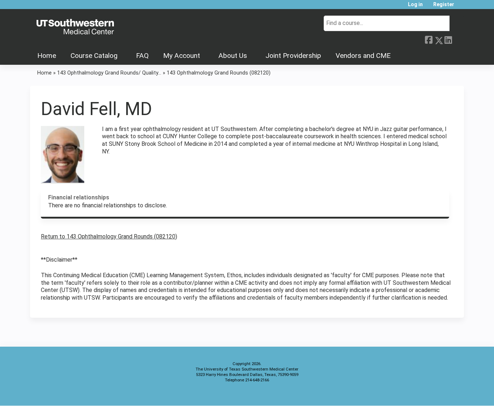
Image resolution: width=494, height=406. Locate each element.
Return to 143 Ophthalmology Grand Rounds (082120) (109, 236)
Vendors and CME (363, 55)
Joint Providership (293, 55)
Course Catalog (94, 55)
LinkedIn (448, 39)
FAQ (142, 55)
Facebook (428, 39)
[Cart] (462, 7)
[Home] (75, 27)
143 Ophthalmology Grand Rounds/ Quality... (109, 73)
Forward (457, 39)
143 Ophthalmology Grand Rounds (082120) (219, 73)
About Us (232, 55)
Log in (415, 4)
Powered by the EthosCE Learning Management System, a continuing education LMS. (438, 394)
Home (46, 55)
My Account (181, 55)
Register (443, 4)
